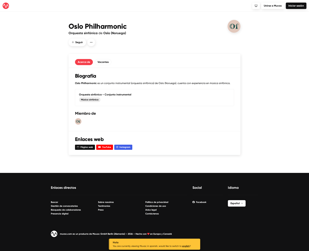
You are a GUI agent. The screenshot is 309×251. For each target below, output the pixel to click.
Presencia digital (59, 213)
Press (101, 209)
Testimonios (104, 206)
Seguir (79, 42)
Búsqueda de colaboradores (66, 209)
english (186, 246)
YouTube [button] (106, 147)
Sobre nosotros (106, 202)
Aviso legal (151, 209)
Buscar (54, 202)
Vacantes (103, 62)
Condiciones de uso (155, 206)
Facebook (201, 202)
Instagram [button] (124, 147)
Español (235, 203)
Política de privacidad (156, 202)
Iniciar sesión (296, 5)
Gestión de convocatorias (64, 206)
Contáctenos (152, 213)
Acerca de (84, 62)
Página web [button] (86, 147)
